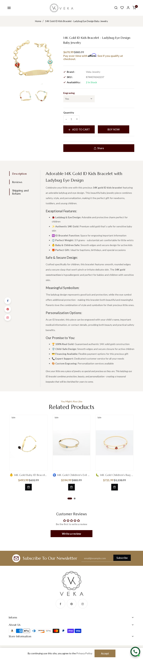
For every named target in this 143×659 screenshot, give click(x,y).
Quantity (68, 112)
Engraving (69, 92)
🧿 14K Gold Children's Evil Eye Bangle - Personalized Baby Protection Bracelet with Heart (72, 474)
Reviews (17, 182)
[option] (25, 96)
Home (38, 21)
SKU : (70, 77)
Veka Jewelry (93, 71)
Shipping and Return (20, 192)
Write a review (71, 533)
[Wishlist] (122, 8)
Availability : (74, 82)
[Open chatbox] (135, 652)
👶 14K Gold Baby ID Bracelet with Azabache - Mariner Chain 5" (28, 474)
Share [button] (100, 148)
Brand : (71, 71)
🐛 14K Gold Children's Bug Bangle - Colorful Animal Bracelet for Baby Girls (114, 474)
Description (19, 173)
